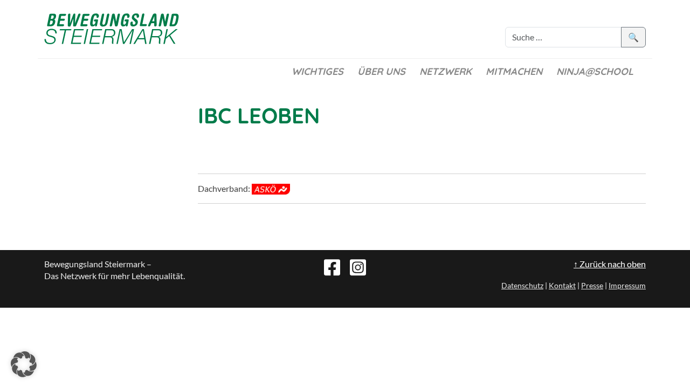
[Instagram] (358, 266)
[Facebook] (332, 266)
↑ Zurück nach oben (610, 264)
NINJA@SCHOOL (594, 71)
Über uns (381, 71)
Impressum (627, 285)
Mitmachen (514, 71)
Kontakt (562, 285)
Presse (592, 285)
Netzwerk (445, 71)
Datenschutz (522, 285)
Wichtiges (317, 71)
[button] (23, 364)
